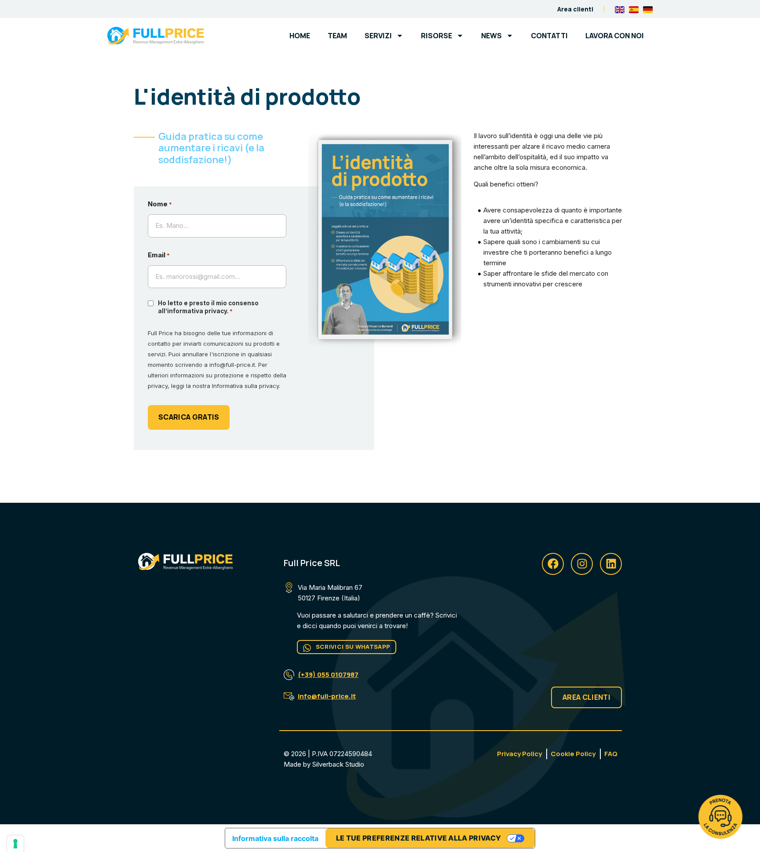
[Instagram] (582, 564)
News (491, 35)
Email (159, 255)
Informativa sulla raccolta (275, 838)
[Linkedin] (611, 564)
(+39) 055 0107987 (328, 674)
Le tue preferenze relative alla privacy (418, 838)
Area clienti (575, 9)
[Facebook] (553, 564)
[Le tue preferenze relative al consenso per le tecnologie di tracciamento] (15, 843)
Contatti (549, 35)
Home (299, 35)
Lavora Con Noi (614, 35)
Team (337, 35)
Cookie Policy (573, 753)
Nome (160, 204)
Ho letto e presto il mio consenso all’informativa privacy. (208, 307)
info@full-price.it (327, 696)
